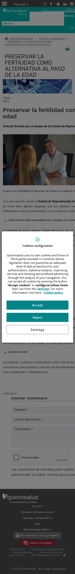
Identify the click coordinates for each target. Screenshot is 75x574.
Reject (37, 317)
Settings (37, 330)
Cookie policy (53, 292)
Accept (37, 305)
